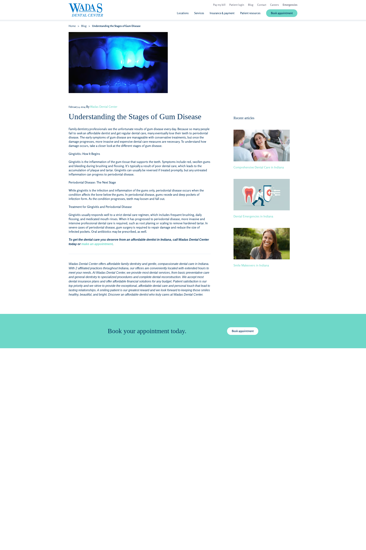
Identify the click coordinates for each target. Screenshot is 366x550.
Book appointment (243, 331)
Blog (84, 25)
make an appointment (97, 244)
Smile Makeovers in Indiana (251, 265)
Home (72, 25)
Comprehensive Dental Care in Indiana (259, 167)
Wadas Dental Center (103, 107)
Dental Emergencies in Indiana (253, 216)
